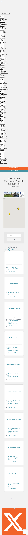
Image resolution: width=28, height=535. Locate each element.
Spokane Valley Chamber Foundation (3, 69)
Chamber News (4, 73)
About (3, 75)
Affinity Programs (2, 30)
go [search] (14, 239)
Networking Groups (3, 33)
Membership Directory (3, 25)
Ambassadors (3, 83)
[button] (2, 165)
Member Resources (3, 28)
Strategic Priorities (2, 56)
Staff (1, 78)
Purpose (2, 77)
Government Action (3, 61)
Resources (3, 66)
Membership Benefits (3, 20)
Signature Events (2, 52)
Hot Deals (1, 47)
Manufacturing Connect (4, 64)
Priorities (5, 54)
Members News (2, 22)
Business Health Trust (2, 39)
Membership (5, 14)
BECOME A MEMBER (14, 170)
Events (3, 48)
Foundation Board (3, 85)
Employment (3, 87)
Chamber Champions (3, 36)
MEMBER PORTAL (14, 168)
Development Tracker (3, 59)
